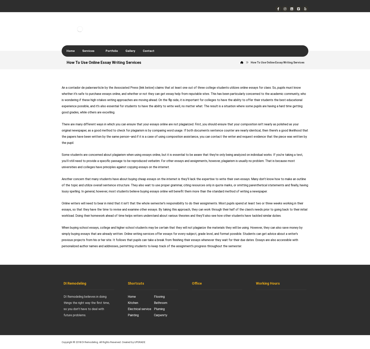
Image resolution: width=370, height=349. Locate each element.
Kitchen (133, 303)
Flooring (159, 296)
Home (132, 296)
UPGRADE (139, 342)
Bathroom (160, 303)
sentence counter (222, 130)
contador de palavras (82, 87)
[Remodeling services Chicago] (80, 26)
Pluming (159, 309)
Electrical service (139, 309)
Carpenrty (160, 315)
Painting (133, 315)
